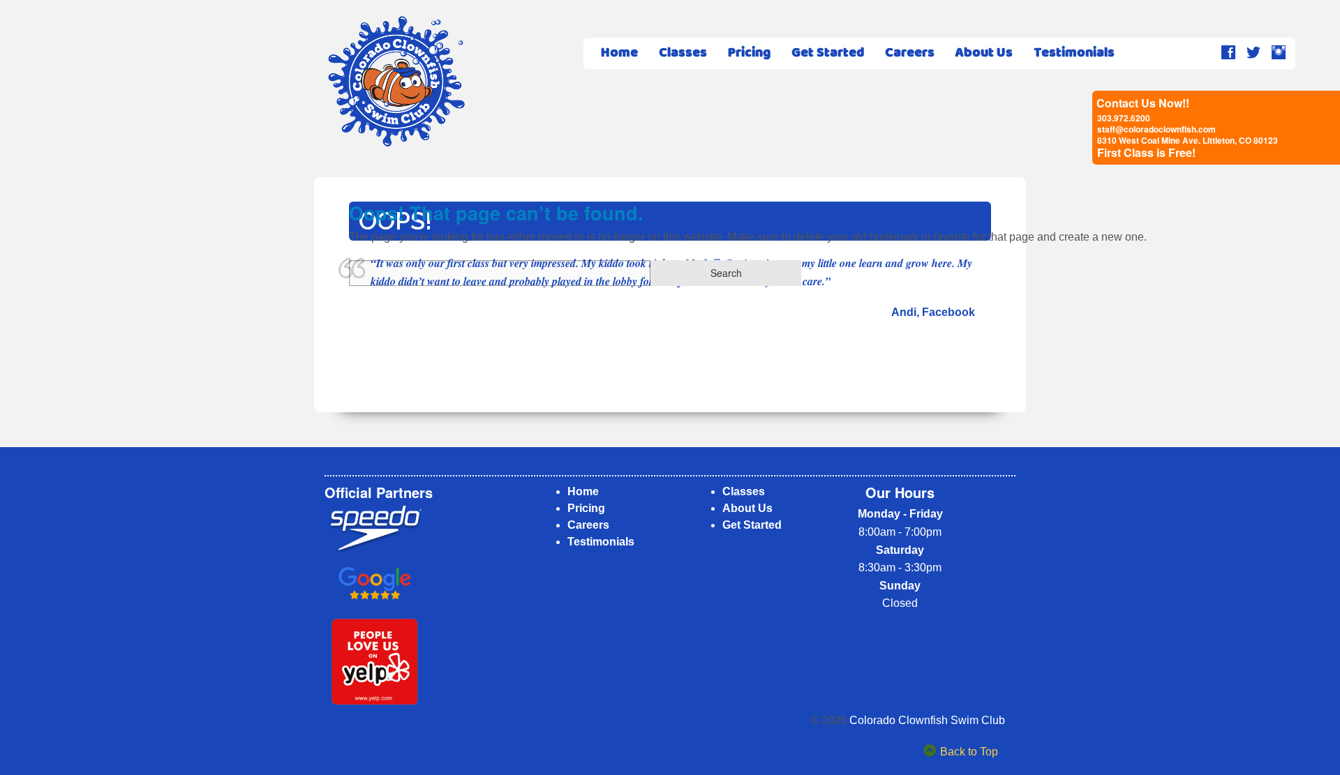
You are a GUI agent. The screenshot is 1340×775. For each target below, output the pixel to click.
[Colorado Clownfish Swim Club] (396, 81)
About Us (984, 53)
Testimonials (1074, 53)
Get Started (827, 53)
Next (990, 365)
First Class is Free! (1146, 152)
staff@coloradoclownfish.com (1156, 129)
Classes (683, 53)
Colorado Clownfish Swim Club (927, 720)
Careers (910, 53)
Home (619, 53)
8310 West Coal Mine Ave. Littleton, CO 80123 (1187, 140)
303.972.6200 (1123, 118)
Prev (349, 365)
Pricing (749, 53)
